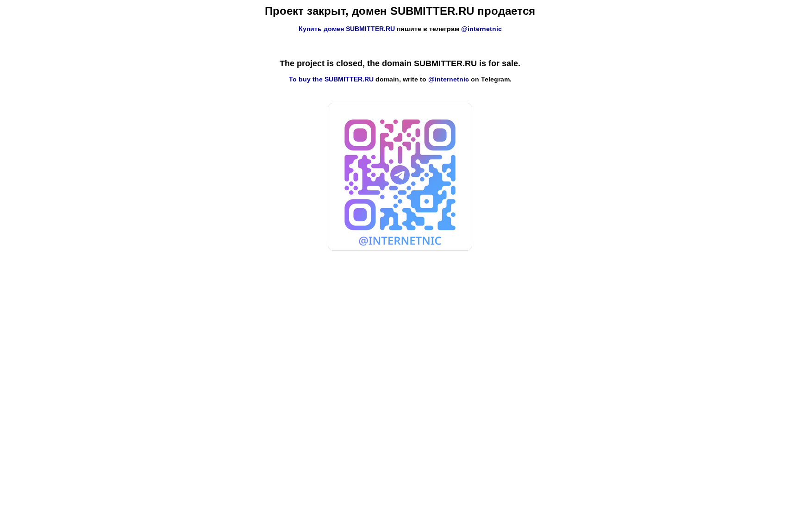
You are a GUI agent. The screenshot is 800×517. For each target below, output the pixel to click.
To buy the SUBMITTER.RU (331, 79)
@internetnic (481, 28)
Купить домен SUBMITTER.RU (347, 28)
